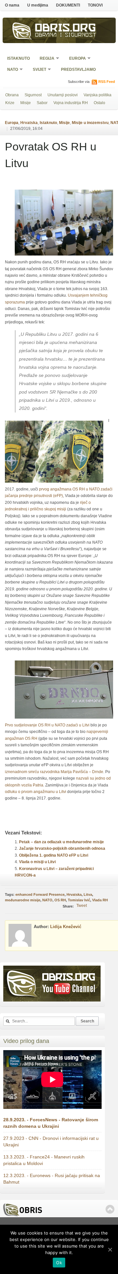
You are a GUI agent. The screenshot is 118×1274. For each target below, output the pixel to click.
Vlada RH (100, 900)
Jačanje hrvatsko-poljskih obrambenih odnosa (62, 848)
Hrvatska (29, 122)
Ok (59, 1262)
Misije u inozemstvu (90, 122)
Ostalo (99, 103)
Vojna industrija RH (70, 103)
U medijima (37, 5)
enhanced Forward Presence (40, 894)
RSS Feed (106, 82)
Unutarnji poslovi (63, 95)
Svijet (37, 70)
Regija (44, 59)
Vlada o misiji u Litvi (37, 862)
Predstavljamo (78, 69)
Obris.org (65, 29)
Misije (25, 103)
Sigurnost (33, 95)
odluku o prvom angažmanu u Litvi (35, 791)
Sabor (42, 103)
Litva (88, 894)
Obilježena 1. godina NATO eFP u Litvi (53, 855)
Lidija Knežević (65, 926)
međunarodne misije (22, 900)
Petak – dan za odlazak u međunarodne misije (61, 842)
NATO (10, 70)
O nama (12, 5)
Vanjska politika (97, 95)
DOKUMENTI (68, 5)
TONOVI (95, 5)
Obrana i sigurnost (65, 36)
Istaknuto (18, 58)
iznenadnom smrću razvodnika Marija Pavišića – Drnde (54, 771)
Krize (9, 103)
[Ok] (110, 1249)
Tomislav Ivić (79, 900)
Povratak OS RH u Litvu (50, 154)
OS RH (60, 900)
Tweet (81, 905)
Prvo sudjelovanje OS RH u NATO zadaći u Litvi (47, 725)
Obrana (12, 95)
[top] (110, 1209)
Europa (75, 59)
